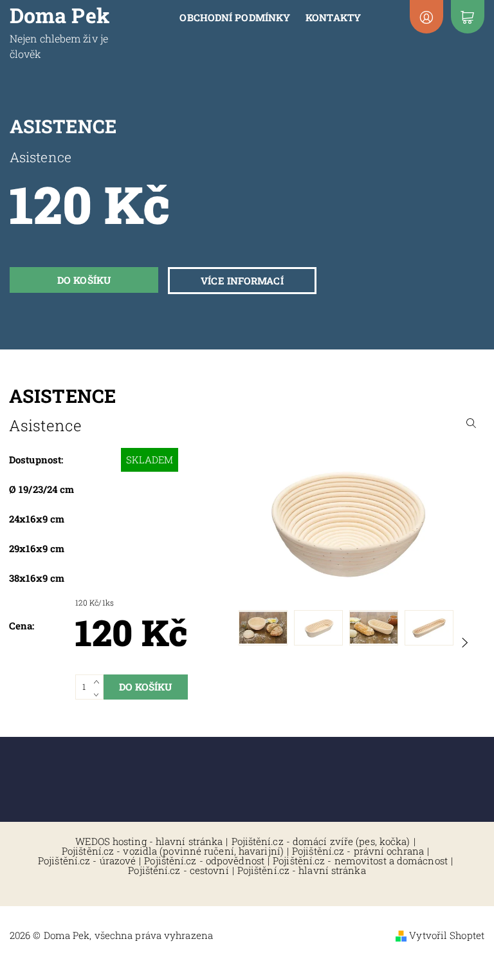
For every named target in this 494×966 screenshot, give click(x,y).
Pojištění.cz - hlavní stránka (301, 870)
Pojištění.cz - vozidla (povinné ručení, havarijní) (173, 851)
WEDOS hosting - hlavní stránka (149, 841)
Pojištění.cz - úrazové (87, 861)
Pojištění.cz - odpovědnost (204, 861)
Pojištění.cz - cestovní (178, 870)
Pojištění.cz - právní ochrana (358, 851)
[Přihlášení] (426, 16)
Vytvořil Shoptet (446, 935)
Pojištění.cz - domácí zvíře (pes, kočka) (321, 841)
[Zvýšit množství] (99, 680)
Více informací (242, 280)
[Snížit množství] (99, 693)
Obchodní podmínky (234, 17)
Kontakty (333, 17)
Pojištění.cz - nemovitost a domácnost (360, 861)
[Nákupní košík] (467, 16)
